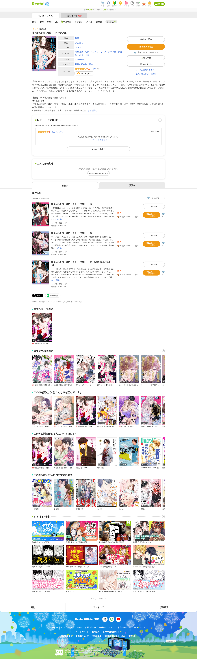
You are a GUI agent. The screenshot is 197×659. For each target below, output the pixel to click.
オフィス (112, 51)
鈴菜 (77, 38)
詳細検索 (164, 607)
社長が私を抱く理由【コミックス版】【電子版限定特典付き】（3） (81, 263)
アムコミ (79, 42)
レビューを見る (97, 149)
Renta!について (58, 627)
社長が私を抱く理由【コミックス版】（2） (72, 232)
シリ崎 (56, 509)
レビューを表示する (99, 140)
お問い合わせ (90, 627)
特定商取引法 (66, 636)
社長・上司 (84, 55)
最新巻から (45, 198)
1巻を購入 (146, 46)
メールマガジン (138, 627)
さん (57, 131)
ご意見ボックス (122, 627)
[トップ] (38, 3)
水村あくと (80, 509)
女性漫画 (79, 51)
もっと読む (92, 110)
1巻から (35, 198)
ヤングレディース (98, 51)
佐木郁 (99, 509)
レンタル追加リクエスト (146, 69)
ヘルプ (71, 627)
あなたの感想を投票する (97, 173)
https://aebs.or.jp (70, 654)
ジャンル (110, 21)
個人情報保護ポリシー (112, 631)
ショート (75, 15)
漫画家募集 (96, 636)
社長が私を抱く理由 (84, 64)
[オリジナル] (66, 22)
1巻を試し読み (146, 39)
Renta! (34, 301)
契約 (120, 51)
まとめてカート (156, 198)
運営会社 (132, 636)
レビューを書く (85, 73)
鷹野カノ (144, 509)
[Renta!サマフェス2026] (47, 4)
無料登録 (160, 4)
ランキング (98, 607)
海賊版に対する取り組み (115, 636)
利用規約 (95, 631)
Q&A (79, 627)
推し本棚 (147, 57)
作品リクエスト (105, 627)
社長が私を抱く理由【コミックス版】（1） (72, 203)
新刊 (33, 607)
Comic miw (80, 59)
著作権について (82, 636)
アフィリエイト (82, 631)
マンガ (78, 47)
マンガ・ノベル (45, 15)
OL (76, 55)
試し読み (154, 206)
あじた (121, 509)
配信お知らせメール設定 (146, 74)
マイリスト (147, 64)
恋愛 (87, 51)
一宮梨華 (35, 509)
